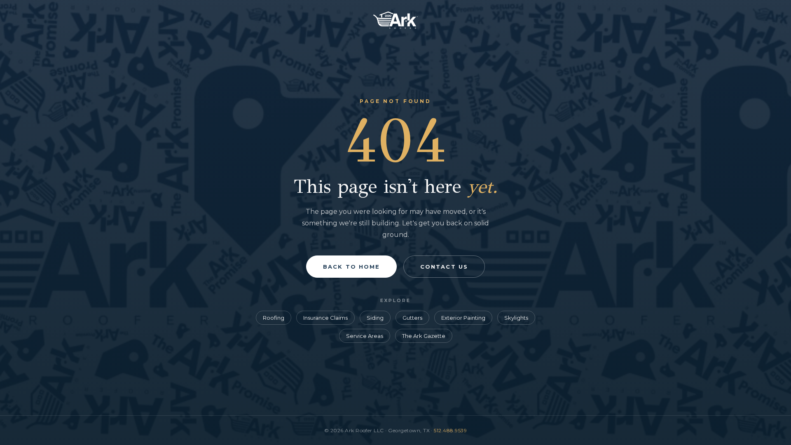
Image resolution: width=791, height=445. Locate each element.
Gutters (412, 317)
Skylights (516, 317)
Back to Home (351, 266)
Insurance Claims (325, 317)
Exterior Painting (463, 317)
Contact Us (444, 266)
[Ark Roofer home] (395, 26)
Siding (375, 317)
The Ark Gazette (423, 336)
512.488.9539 (450, 430)
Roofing (273, 317)
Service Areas (364, 336)
